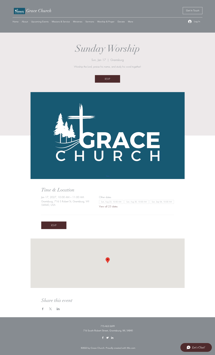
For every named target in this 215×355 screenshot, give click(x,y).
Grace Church (38, 10)
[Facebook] (102, 337)
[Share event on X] (50, 309)
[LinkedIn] (112, 337)
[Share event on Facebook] (42, 309)
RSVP (107, 79)
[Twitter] (107, 337)
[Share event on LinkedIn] (58, 309)
